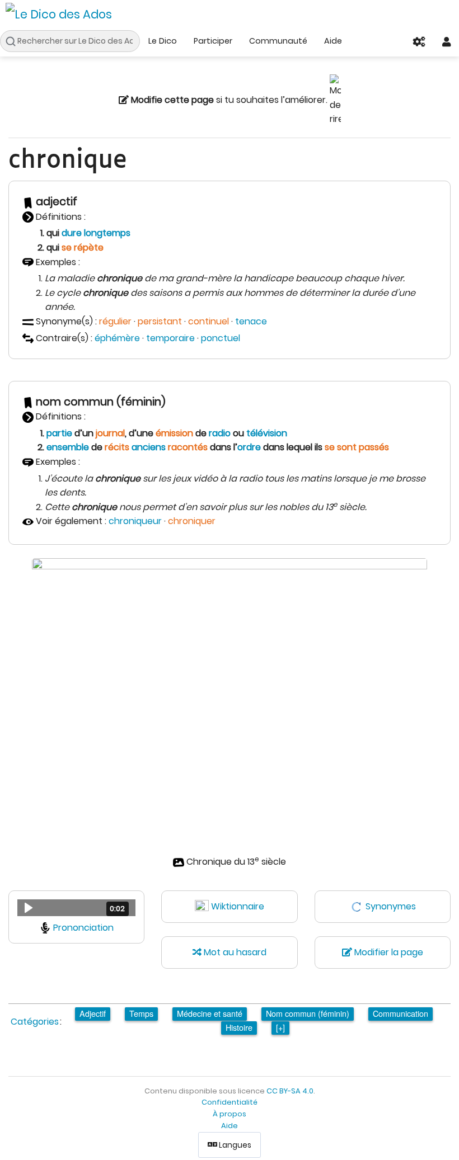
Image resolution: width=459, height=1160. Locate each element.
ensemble (67, 447)
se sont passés (357, 447)
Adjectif (92, 1013)
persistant (160, 321)
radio (220, 433)
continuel (208, 321)
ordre (249, 447)
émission (174, 433)
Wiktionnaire (237, 906)
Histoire (239, 1027)
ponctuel (220, 338)
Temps (141, 1013)
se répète (83, 247)
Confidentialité (229, 1102)
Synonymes (391, 906)
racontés (188, 447)
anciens (149, 447)
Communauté (278, 40)
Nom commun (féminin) (307, 1013)
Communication (400, 1013)
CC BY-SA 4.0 (289, 1091)
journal (110, 433)
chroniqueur (135, 521)
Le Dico (162, 40)
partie (59, 433)
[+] (280, 1027)
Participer (213, 40)
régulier (115, 321)
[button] (76, 907)
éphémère (117, 338)
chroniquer (192, 521)
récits (117, 447)
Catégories (35, 1021)
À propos (229, 1114)
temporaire (170, 338)
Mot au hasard (234, 952)
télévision (266, 433)
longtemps (107, 233)
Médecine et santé (209, 1013)
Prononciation (83, 927)
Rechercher (13, 41)
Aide (333, 40)
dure (72, 233)
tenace (251, 321)
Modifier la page (387, 952)
